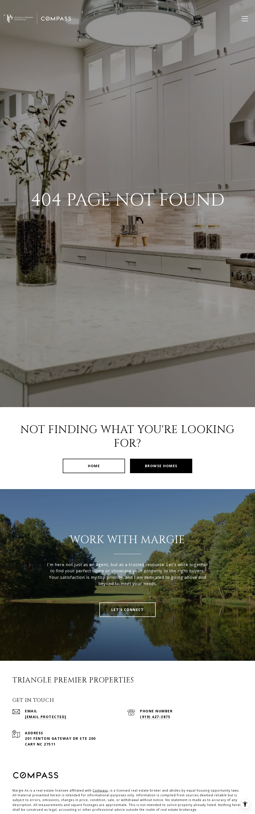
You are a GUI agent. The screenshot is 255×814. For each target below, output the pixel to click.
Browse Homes (161, 465)
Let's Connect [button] (127, 609)
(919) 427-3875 (155, 716)
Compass (100, 790)
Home (94, 465)
